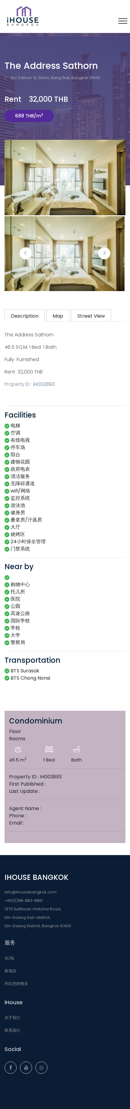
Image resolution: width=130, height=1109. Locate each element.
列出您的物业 (16, 983)
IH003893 (44, 384)
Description (24, 316)
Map (58, 316)
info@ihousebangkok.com (31, 892)
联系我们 (12, 1030)
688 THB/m (29, 115)
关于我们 (12, 1018)
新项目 (10, 971)
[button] (122, 20)
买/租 (9, 958)
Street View (91, 316)
